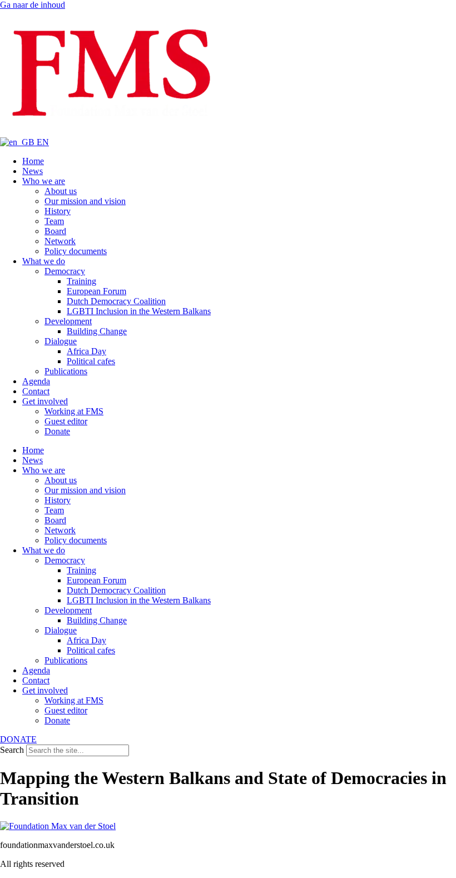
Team (54, 221)
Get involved (45, 401)
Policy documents (75, 251)
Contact (35, 391)
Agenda (36, 381)
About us (60, 191)
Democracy (64, 271)
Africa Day (86, 351)
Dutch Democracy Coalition (116, 301)
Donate (57, 431)
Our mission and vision (85, 201)
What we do (43, 261)
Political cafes (91, 361)
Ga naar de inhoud (32, 4)
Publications (65, 371)
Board (55, 231)
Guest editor (65, 421)
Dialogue (60, 341)
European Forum (96, 291)
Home (33, 161)
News (32, 171)
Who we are (43, 181)
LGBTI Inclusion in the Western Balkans (139, 311)
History (57, 211)
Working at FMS (73, 411)
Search (12, 750)
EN (41, 142)
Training (81, 281)
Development (68, 321)
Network (60, 241)
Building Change (97, 331)
